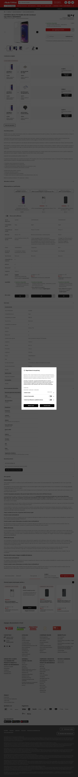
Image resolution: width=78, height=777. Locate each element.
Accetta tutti (47, 405)
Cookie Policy (26, 387)
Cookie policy (36, 389)
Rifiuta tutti (31, 405)
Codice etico (31, 389)
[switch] (50, 396)
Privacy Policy (26, 389)
